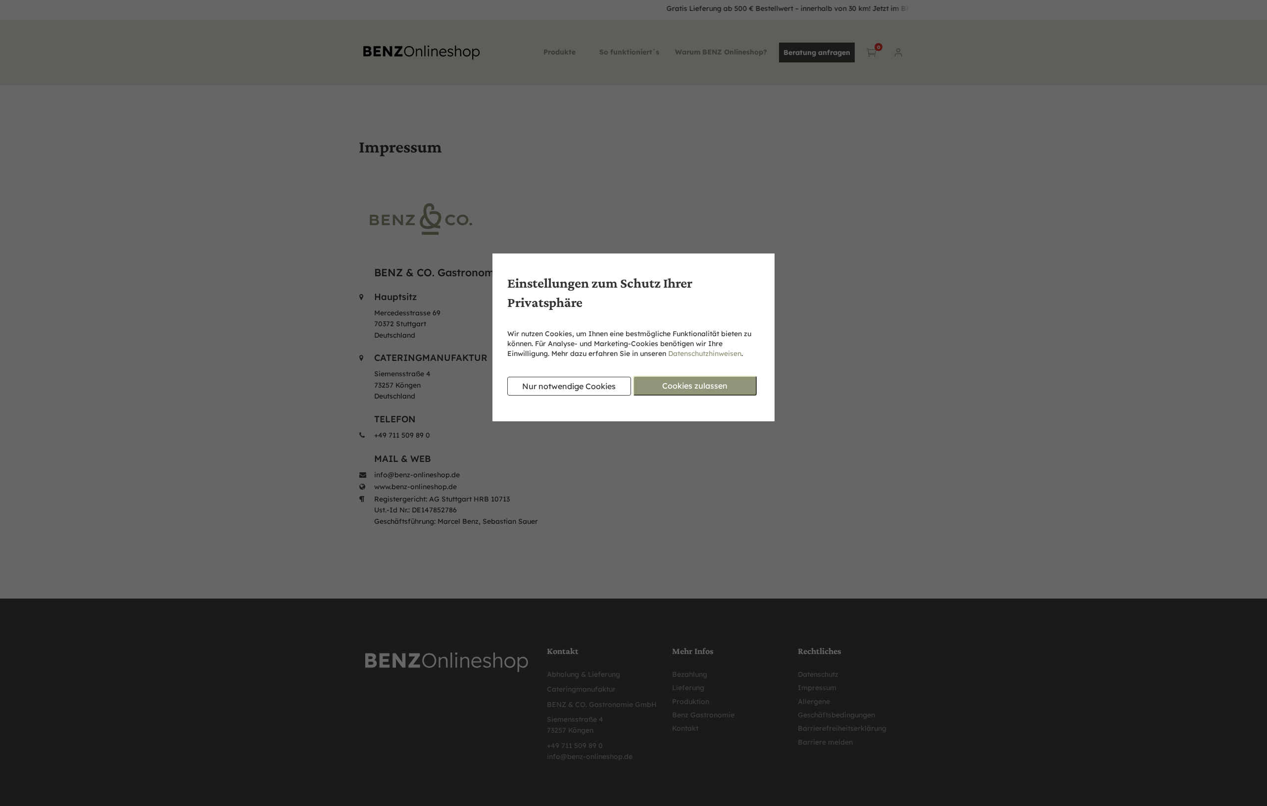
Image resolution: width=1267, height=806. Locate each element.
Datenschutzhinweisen (704, 353)
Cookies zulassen (695, 386)
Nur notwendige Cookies (569, 386)
